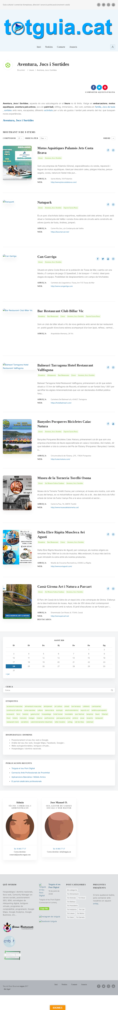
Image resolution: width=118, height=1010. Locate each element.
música (39, 718)
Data (42, 138)
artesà (66, 706)
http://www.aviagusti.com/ (61, 566)
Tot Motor (80, 913)
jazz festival (79, 714)
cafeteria (86, 706)
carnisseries (96, 706)
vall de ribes (79, 722)
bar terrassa (76, 706)
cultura (40, 710)
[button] (112, 47)
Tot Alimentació (73, 894)
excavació (10, 714)
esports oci (85, 710)
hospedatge (46, 714)
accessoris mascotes (14, 706)
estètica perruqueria (99, 710)
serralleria (24, 722)
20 (19, 138)
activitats (48, 110)
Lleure (31, 70)
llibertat (105, 714)
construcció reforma (14, 710)
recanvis (90, 718)
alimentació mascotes (33, 706)
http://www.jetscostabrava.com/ (64, 182)
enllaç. (96, 903)
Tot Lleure (70, 913)
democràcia (49, 710)
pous (82, 718)
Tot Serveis (80, 917)
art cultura (58, 706)
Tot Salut (70, 917)
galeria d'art (35, 714)
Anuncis (73, 47)
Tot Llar (81, 909)
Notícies (49, 47)
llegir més (44, 909)
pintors (75, 718)
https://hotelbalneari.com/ (61, 403)
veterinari (89, 722)
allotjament (48, 706)
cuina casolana (29, 710)
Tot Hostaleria (72, 906)
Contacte (61, 47)
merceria (23, 718)
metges (31, 718)
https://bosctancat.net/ (60, 232)
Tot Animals (71, 898)
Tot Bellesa (71, 902)
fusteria (25, 714)
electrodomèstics (71, 710)
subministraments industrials (41, 722)
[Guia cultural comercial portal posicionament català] (59, 27)
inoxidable (69, 714)
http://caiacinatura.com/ (60, 459)
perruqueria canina (63, 718)
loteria (15, 718)
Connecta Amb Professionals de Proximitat (31, 772)
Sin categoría (72, 890)
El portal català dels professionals (27, 781)
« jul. (8, 674)
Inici (39, 47)
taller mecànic (60, 722)
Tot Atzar (81, 898)
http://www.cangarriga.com (62, 286)
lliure (8, 718)
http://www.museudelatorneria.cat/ (65, 507)
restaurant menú (13, 722)
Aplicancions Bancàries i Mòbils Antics (29, 777)
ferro (18, 714)
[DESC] (113, 138)
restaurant (99, 718)
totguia (22, 986)
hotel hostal (57, 714)
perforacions (49, 718)
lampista (89, 714)
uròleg (70, 722)
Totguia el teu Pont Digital (23, 768)
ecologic (59, 710)
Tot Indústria (71, 909)
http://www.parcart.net (60, 616)
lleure (97, 714)
